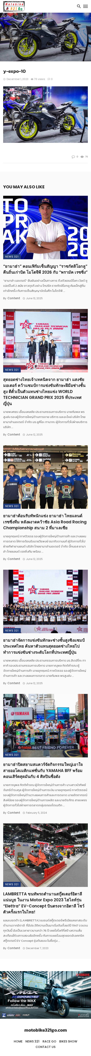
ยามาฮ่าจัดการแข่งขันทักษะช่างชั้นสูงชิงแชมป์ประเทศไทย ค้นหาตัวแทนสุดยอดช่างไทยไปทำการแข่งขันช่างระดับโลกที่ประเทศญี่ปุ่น (44, 646)
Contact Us (45, 1047)
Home (18, 1041)
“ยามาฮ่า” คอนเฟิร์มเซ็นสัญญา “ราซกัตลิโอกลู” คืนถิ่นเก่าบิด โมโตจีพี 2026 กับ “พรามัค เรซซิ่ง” (45, 269)
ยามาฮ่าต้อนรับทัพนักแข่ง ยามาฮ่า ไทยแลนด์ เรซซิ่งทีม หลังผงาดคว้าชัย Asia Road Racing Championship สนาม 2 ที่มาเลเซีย (45, 522)
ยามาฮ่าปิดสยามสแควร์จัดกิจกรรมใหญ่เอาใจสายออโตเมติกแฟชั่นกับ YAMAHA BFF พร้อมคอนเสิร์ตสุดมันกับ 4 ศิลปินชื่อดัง (43, 770)
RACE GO (49, 1041)
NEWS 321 (12, 256)
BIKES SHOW (68, 1041)
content (13, 298)
